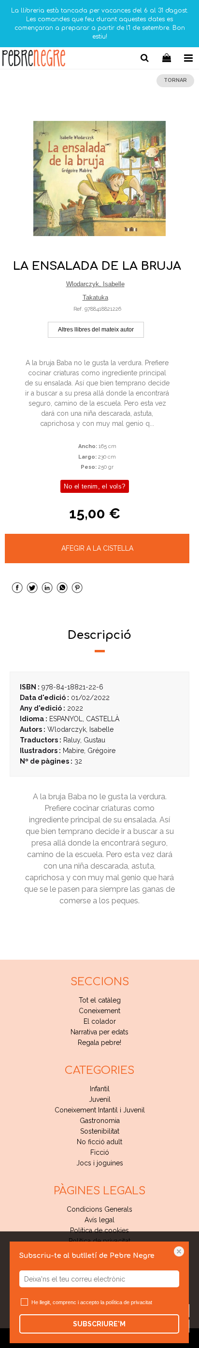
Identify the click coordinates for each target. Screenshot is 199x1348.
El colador (100, 1021)
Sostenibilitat (99, 1131)
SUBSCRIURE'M (99, 1324)
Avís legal (99, 1220)
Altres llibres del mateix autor (96, 329)
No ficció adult (99, 1142)
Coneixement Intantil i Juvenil (100, 1110)
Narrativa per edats (99, 1032)
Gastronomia (100, 1120)
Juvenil (100, 1099)
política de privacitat (129, 1302)
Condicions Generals (99, 1209)
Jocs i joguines (99, 1163)
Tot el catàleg (100, 1000)
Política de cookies (99, 1230)
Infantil (100, 1089)
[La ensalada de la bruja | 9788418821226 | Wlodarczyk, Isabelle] (99, 179)
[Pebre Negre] (33, 59)
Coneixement (99, 1011)
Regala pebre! (99, 1042)
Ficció (99, 1152)
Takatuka (95, 297)
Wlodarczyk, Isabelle (95, 284)
